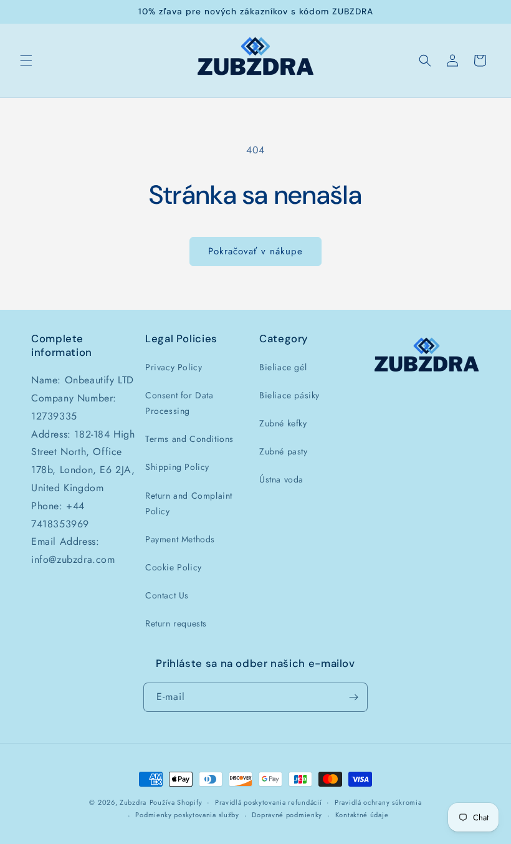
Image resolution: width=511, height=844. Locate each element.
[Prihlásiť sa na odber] (353, 697)
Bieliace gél (283, 367)
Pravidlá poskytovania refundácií (268, 802)
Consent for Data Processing (179, 403)
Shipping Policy (177, 467)
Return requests (176, 623)
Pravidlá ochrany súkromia (378, 802)
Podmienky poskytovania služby (187, 815)
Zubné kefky (283, 423)
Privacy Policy (173, 367)
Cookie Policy (173, 567)
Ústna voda (281, 479)
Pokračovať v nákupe (255, 251)
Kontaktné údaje (362, 815)
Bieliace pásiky (289, 395)
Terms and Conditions (189, 439)
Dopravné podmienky (287, 815)
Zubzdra (133, 802)
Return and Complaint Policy (188, 503)
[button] (26, 60)
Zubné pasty (283, 451)
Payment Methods (180, 539)
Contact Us (167, 595)
